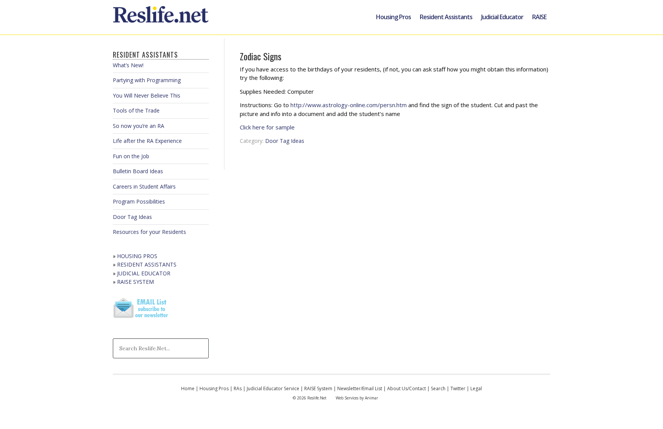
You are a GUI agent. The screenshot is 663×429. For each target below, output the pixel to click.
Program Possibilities (139, 201)
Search (438, 388)
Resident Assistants (446, 17)
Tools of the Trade (136, 110)
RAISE (539, 17)
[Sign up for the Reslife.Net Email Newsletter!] (141, 318)
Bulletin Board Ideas (138, 171)
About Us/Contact (406, 388)
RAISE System (318, 388)
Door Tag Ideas (284, 140)
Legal (476, 388)
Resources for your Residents (149, 231)
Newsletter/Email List (359, 388)
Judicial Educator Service (273, 388)
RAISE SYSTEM (135, 281)
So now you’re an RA (138, 125)
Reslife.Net (162, 17)
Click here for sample (267, 127)
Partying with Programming (147, 80)
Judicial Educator (502, 17)
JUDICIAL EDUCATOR (143, 273)
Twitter (457, 388)
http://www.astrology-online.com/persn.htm (348, 105)
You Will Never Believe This (146, 95)
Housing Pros (393, 17)
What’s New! (128, 65)
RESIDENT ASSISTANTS (146, 264)
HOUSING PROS (137, 256)
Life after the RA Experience (147, 140)
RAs (238, 388)
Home (188, 388)
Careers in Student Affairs (144, 186)
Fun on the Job (131, 156)
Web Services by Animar (357, 398)
